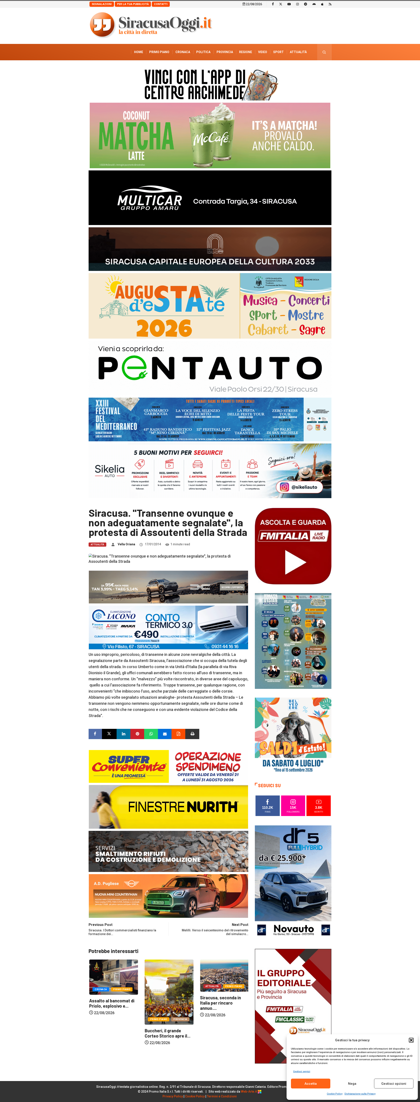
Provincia (225, 52)
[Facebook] (273, 3)
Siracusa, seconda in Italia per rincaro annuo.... (164, 1003)
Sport (278, 52)
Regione (245, 52)
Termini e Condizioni (222, 1096)
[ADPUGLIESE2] (168, 895)
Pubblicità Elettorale (288, 68)
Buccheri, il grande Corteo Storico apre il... (111, 1033)
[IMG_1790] (210, 368)
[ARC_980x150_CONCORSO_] (210, 83)
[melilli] (293, 640)
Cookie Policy (334, 1093)
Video (262, 52)
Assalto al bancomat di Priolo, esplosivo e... (222, 1003)
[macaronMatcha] (210, 135)
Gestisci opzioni (393, 1084)
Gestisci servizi (301, 1071)
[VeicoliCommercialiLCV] (210, 197)
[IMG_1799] (168, 766)
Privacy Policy (173, 1096)
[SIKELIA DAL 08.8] (210, 470)
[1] (293, 1005)
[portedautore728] (168, 806)
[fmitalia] (210, 419)
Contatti (161, 4)
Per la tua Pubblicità (133, 4)
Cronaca (182, 52)
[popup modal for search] (324, 52)
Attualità (298, 52)
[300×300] (293, 735)
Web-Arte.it (249, 1091)
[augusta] (210, 305)
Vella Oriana (126, 544)
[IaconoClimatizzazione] (168, 627)
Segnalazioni (102, 4)
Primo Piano (159, 52)
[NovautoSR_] (293, 882)
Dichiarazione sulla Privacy (360, 1093)
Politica (203, 52)
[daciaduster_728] (168, 586)
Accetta (310, 1084)
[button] (411, 1040)
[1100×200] (210, 248)
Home (138, 52)
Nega (352, 1084)
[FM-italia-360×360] (293, 546)
